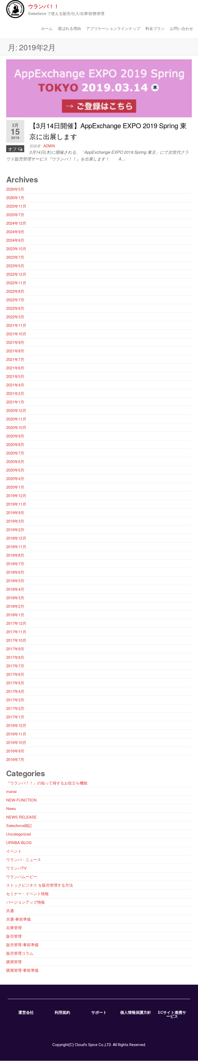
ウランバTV (16, 868)
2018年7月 (15, 563)
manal (11, 791)
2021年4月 (15, 384)
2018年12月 (16, 538)
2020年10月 (16, 427)
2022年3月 (15, 316)
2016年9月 (15, 751)
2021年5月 (15, 376)
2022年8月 (15, 291)
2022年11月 (16, 282)
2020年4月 (15, 478)
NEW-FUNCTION (21, 800)
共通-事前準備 (18, 919)
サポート (99, 1012)
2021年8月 (15, 350)
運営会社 (26, 1012)
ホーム (47, 28)
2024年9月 (15, 231)
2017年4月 (15, 691)
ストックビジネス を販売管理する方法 (39, 885)
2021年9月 (15, 342)
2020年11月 (16, 419)
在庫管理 (14, 927)
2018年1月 (15, 614)
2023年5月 (15, 265)
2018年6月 (15, 572)
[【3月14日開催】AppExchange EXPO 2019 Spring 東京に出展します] (99, 87)
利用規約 (62, 1012)
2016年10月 (16, 742)
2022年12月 (16, 274)
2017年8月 (15, 657)
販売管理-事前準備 (22, 944)
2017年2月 (15, 708)
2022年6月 (15, 308)
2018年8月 (15, 555)
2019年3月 (15, 521)
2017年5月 (15, 682)
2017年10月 (16, 640)
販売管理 (14, 936)
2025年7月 (15, 214)
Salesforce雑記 (19, 825)
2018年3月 (15, 597)
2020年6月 (15, 461)
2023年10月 (16, 248)
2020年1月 (15, 487)
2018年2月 (15, 606)
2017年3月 (15, 699)
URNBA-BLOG (19, 842)
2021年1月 (15, 401)
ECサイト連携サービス (172, 1014)
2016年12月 (16, 725)
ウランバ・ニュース (23, 859)
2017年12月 (16, 623)
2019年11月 (16, 504)
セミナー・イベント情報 (27, 893)
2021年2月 (15, 393)
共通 (10, 910)
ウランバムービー (21, 876)
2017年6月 (15, 674)
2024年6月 (15, 240)
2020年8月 (15, 444)
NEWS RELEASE (21, 817)
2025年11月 (16, 206)
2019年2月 (15, 529)
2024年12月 (16, 223)
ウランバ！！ (43, 6)
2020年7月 (15, 453)
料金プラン (155, 28)
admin (49, 145)
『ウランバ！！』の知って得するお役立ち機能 (46, 782)
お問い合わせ (181, 28)
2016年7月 (15, 759)
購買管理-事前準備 (22, 970)
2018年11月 (16, 546)
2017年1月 (15, 716)
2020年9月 (15, 436)
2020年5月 (15, 470)
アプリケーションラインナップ (113, 28)
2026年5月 (15, 189)
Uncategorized (18, 834)
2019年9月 (15, 512)
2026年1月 (15, 197)
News (11, 808)
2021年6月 (15, 367)
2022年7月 (15, 299)
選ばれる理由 (69, 28)
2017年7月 (15, 665)
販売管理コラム (19, 953)
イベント (14, 851)
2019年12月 (16, 495)
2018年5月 (15, 580)
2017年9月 (15, 648)
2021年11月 (16, 325)
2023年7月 (15, 257)
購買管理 (14, 961)
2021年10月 (16, 333)
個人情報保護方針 (135, 1012)
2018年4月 (15, 589)
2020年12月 (16, 410)
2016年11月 (16, 733)
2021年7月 (15, 359)
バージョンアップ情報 (25, 902)
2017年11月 (16, 631)
